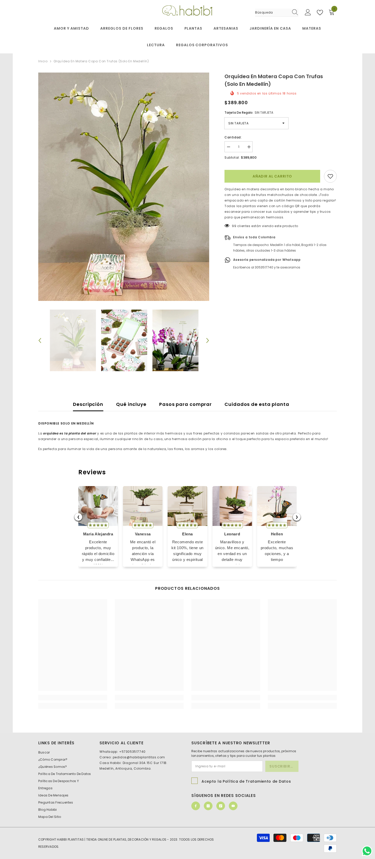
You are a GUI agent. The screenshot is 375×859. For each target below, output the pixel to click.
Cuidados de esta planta (256, 404)
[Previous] (40, 340)
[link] (72, 697)
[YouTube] (233, 806)
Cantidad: (233, 137)
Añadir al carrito (272, 176)
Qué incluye (131, 404)
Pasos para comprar (185, 404)
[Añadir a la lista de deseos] (330, 176)
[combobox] (272, 12)
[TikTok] (220, 806)
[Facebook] (195, 806)
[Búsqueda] (276, 13)
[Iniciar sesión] (308, 12)
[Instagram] (208, 806)
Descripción (88, 404)
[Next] (207, 340)
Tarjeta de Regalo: (248, 112)
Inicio (43, 61)
